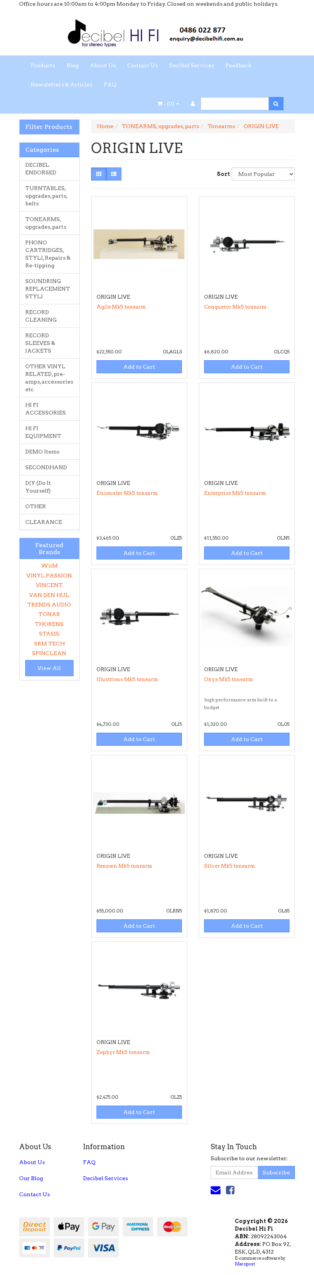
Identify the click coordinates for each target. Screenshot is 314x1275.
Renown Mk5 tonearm (124, 866)
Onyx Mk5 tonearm (228, 679)
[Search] (275, 103)
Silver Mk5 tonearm (229, 866)
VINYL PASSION (49, 575)
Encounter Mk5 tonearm (127, 493)
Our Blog (31, 1178)
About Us (103, 65)
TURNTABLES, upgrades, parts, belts (46, 196)
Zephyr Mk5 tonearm (123, 1052)
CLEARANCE (43, 522)
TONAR (49, 614)
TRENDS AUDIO (49, 605)
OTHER (35, 506)
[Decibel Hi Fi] (157, 31)
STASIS (49, 634)
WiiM (49, 566)
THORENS (49, 624)
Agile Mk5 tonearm (121, 307)
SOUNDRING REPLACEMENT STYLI (47, 288)
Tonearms (221, 126)
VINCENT (49, 585)
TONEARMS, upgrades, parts (45, 223)
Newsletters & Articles (61, 84)
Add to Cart (139, 367)
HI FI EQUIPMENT (43, 432)
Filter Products (48, 127)
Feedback (238, 65)
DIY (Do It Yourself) (38, 487)
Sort (221, 174)
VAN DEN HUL (49, 595)
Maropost (245, 1264)
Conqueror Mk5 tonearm (235, 307)
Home (105, 126)
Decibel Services (191, 65)
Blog (72, 65)
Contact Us (142, 65)
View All (49, 668)
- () (168, 104)
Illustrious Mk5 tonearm (127, 679)
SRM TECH (49, 644)
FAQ (110, 84)
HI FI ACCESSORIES (45, 409)
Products (43, 65)
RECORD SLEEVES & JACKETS (40, 343)
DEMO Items (42, 452)
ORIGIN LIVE (261, 126)
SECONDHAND (46, 467)
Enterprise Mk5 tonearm (235, 493)
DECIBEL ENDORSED (40, 169)
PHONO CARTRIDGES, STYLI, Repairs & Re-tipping (47, 253)
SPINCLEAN (49, 653)
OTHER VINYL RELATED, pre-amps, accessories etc (49, 377)
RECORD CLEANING (41, 316)
